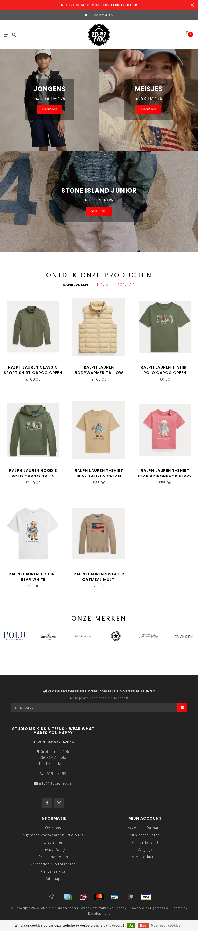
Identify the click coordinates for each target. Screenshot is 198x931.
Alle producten (145, 856)
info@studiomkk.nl (55, 783)
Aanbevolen (75, 284)
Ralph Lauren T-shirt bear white (33, 576)
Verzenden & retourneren (53, 864)
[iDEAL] (83, 896)
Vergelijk (145, 849)
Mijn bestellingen (145, 835)
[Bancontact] (115, 896)
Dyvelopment (99, 913)
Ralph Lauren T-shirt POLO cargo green (165, 370)
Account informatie (145, 827)
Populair (126, 284)
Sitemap (53, 878)
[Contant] (52, 896)
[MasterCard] (99, 896)
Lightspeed (159, 908)
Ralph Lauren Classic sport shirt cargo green (33, 370)
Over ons (53, 827)
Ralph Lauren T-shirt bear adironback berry (165, 473)
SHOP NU (49, 109)
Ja (131, 925)
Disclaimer (53, 842)
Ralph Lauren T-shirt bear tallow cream (99, 473)
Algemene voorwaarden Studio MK (53, 835)
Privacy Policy (53, 849)
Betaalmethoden (53, 856)
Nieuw (103, 284)
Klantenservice (53, 871)
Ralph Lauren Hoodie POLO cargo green (33, 473)
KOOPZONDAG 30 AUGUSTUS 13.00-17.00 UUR (99, 5)
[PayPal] (130, 896)
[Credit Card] (68, 896)
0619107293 (55, 773)
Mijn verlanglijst (145, 842)
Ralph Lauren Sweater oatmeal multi (99, 576)
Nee (143, 925)
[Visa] (146, 896)
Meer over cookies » (167, 925)
